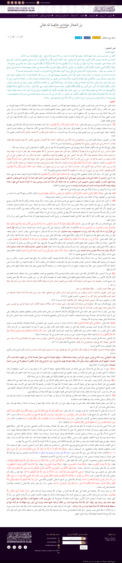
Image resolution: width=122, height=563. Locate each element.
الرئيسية (110, 15)
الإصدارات (92, 15)
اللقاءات (82, 15)
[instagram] (16, 2)
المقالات (73, 15)
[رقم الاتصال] (38, 2)
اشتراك (83, 547)
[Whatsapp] (23, 2)
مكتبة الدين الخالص (45, 15)
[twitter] (12, 2)
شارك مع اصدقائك (108, 38)
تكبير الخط (18, 37)
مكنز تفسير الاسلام (60, 15)
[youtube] (19, 2)
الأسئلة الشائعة (32, 15)
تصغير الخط (10, 37)
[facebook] (8, 2)
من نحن (102, 15)
